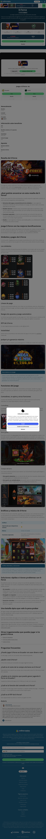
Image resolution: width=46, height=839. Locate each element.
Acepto (23, 423)
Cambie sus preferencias (23, 426)
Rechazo (23, 429)
